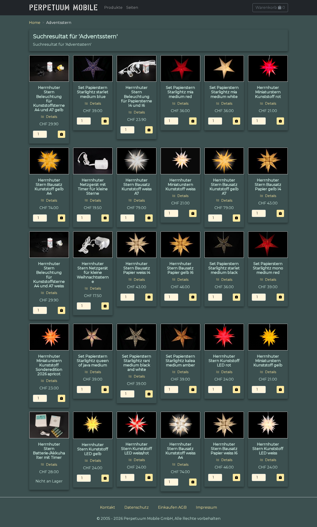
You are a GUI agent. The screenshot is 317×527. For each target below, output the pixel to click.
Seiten (132, 7)
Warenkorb (270, 7)
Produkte (113, 7)
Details (51, 117)
